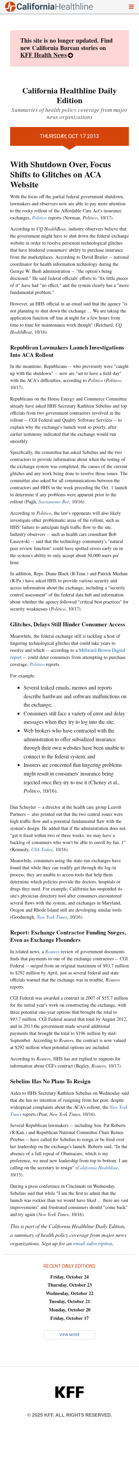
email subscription (92, 1243)
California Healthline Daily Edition (69, 95)
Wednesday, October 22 (69, 1293)
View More (69, 1335)
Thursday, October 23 (70, 1284)
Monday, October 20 (69, 1309)
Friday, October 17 (69, 1318)
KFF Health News (43, 54)
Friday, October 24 (69, 1276)
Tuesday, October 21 (69, 1301)
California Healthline (97, 1167)
